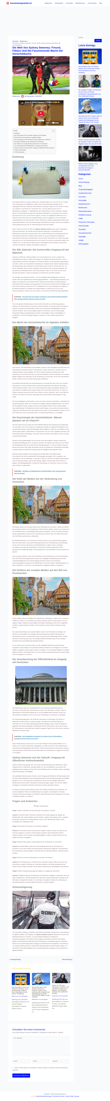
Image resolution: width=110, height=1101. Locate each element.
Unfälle (81, 240)
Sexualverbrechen (85, 233)
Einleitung (17, 133)
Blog (100, 3)
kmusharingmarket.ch (21, 3)
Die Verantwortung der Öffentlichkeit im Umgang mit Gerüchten (31, 145)
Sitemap (76, 1096)
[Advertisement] (55, 18)
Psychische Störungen (86, 222)
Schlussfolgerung (19, 152)
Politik (81, 218)
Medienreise (48, 3)
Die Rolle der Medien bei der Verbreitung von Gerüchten (29, 141)
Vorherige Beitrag (14, 959)
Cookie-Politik (69, 1096)
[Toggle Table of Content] (52, 130)
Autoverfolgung (84, 182)
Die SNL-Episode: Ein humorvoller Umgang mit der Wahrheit (30, 135)
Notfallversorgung (85, 215)
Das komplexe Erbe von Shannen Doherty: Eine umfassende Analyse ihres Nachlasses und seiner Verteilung (20, 990)
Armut (81, 178)
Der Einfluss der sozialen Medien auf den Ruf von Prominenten (30, 143)
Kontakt (33, 1096)
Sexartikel (82, 229)
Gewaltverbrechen (85, 193)
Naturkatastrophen (85, 211)
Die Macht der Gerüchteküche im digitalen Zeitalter (27, 137)
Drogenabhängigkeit (86, 189)
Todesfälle (82, 237)
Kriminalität (69, 3)
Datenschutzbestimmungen (44, 1096)
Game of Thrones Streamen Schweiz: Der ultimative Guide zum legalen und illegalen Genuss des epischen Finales (60, 989)
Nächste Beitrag (68, 959)
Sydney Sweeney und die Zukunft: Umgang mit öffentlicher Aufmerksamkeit (34, 148)
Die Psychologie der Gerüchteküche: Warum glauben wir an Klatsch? (32, 139)
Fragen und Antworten (20, 150)
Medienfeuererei (80, 3)
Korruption (82, 197)
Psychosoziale (92, 3)
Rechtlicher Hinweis (58, 1096)
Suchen (81, 37)
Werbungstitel (59, 3)
